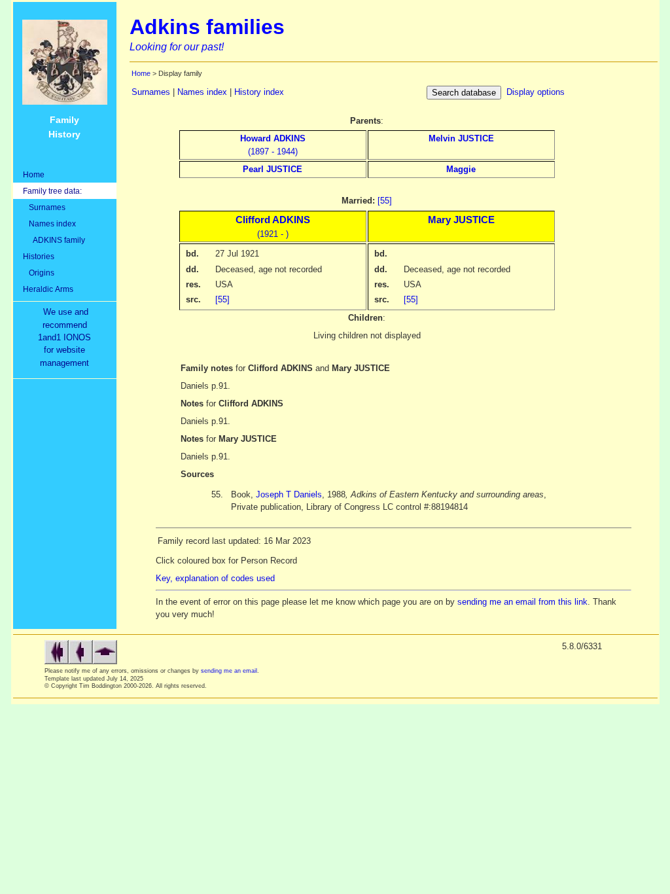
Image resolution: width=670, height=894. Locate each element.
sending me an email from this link (522, 602)
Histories (38, 256)
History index (259, 92)
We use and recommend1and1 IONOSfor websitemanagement (67, 337)
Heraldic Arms (48, 289)
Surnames (44, 207)
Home (33, 174)
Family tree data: (52, 191)
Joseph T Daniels (289, 494)
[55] (385, 201)
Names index (49, 223)
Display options (535, 92)
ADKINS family (54, 240)
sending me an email (229, 671)
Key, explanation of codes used (215, 578)
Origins (38, 272)
